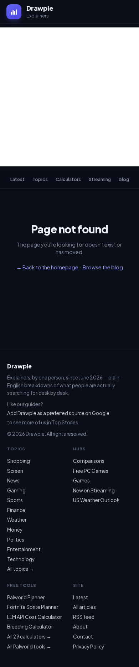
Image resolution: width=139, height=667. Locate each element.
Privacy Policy (88, 646)
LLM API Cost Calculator (34, 617)
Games (81, 480)
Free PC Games (90, 471)
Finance (16, 510)
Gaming (16, 490)
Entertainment (24, 549)
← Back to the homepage (47, 267)
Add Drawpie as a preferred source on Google (58, 413)
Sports (15, 500)
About (80, 627)
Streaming (100, 179)
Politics (15, 540)
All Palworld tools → (29, 646)
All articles (84, 607)
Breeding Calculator (30, 627)
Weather (16, 520)
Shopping (18, 461)
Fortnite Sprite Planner (32, 607)
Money (14, 530)
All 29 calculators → (29, 637)
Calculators (68, 179)
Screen (15, 471)
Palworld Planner (26, 597)
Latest (17, 179)
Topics (40, 179)
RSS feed (83, 617)
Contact (83, 637)
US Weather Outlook (96, 500)
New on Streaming (94, 490)
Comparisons (88, 461)
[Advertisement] (69, 96)
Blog (124, 179)
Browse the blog (103, 267)
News (13, 480)
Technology (21, 559)
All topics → (20, 569)
